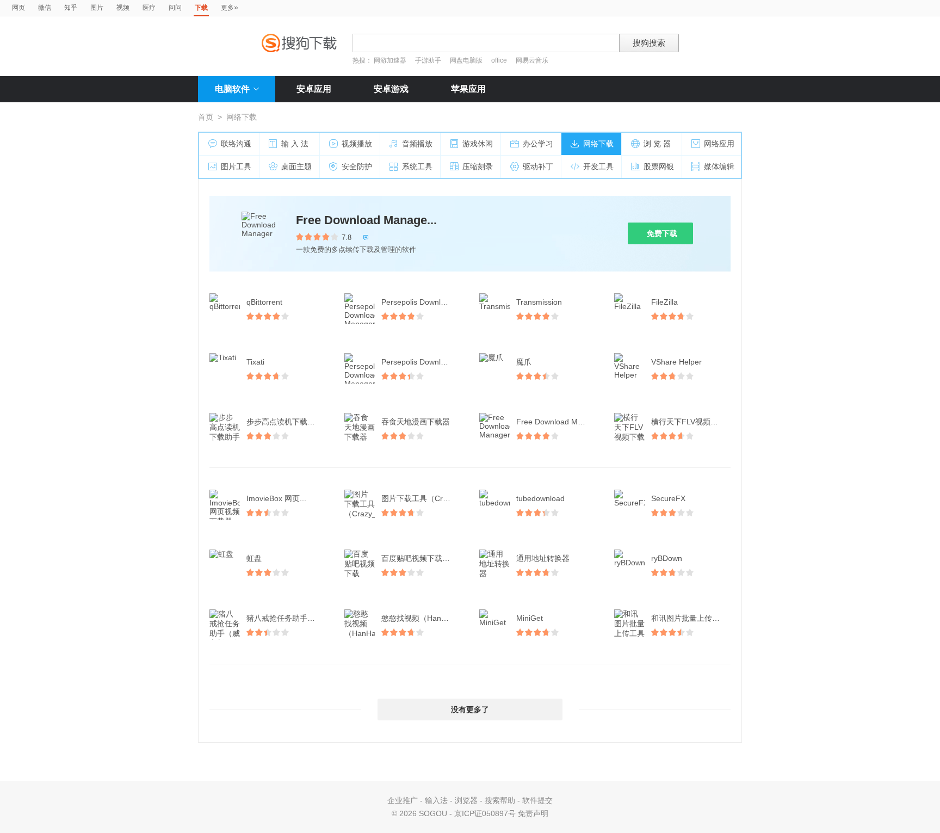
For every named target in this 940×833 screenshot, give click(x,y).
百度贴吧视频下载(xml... (422, 558)
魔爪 (523, 361)
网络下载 (598, 143)
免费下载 (662, 233)
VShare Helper (676, 361)
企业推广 (402, 800)
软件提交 (537, 800)
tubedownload (540, 498)
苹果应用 (468, 89)
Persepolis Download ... (421, 302)
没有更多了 (470, 709)
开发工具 (598, 166)
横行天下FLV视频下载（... (692, 421)
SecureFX (668, 498)
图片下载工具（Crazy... (421, 498)
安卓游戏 (391, 89)
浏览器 (466, 800)
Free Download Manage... (366, 220)
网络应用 (719, 143)
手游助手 (429, 60)
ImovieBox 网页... (276, 498)
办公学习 (538, 143)
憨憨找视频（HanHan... (421, 618)
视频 (122, 7)
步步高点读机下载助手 (284, 421)
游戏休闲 (477, 143)
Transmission (539, 302)
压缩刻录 (477, 166)
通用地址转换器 (543, 558)
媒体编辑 (719, 166)
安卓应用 (313, 89)
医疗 (149, 7)
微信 (44, 7)
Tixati (255, 361)
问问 (175, 7)
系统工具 (417, 166)
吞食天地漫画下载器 (415, 421)
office (500, 60)
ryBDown (666, 558)
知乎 (70, 7)
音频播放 (417, 143)
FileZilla (664, 302)
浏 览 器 (657, 143)
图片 (96, 7)
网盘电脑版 (466, 60)
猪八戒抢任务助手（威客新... (287, 618)
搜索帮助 (500, 800)
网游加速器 (390, 60)
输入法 (436, 800)
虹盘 (254, 558)
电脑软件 (232, 89)
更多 (229, 7)
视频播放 (357, 143)
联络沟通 (236, 143)
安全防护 (357, 166)
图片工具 (236, 166)
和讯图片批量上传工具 (689, 618)
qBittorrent (264, 302)
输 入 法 (294, 143)
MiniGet (529, 618)
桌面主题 (296, 166)
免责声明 (533, 813)
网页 (18, 7)
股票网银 (659, 166)
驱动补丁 (538, 166)
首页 (205, 117)
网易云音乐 (532, 60)
